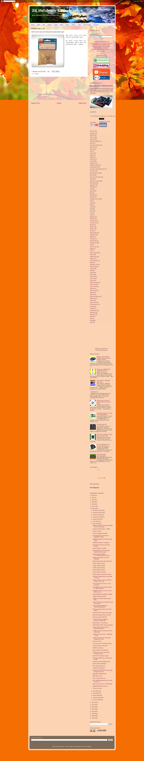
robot (91, 272)
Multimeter (93, 234)
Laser (91, 207)
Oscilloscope (93, 242)
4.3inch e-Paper (97, 531)
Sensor (73, 24)
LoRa (91, 215)
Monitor (92, 228)
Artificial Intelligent (94, 141)
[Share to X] (55, 71)
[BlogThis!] (54, 71)
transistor (92, 312)
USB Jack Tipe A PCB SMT (100, 617)
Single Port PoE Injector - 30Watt (101, 529)
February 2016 (97, 697)
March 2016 (96, 695)
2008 (93, 718)
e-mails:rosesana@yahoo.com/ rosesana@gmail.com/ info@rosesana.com (101, 45)
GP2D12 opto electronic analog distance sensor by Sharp (104, 402)
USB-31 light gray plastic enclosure (102, 574)
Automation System (95, 145)
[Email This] (52, 71)
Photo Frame (93, 246)
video (91, 316)
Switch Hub (93, 302)
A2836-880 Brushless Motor (100, 686)
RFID (61, 24)
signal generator (94, 282)
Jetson (91, 203)
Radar (91, 262)
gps (91, 193)
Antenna (92, 137)
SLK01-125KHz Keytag (99, 563)
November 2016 (97, 512)
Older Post (82, 103)
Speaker (92, 294)
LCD (91, 209)
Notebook (92, 238)
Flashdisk (92, 187)
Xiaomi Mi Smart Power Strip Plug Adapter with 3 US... (101, 638)
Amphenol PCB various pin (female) (102, 612)
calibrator (92, 159)
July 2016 (95, 521)
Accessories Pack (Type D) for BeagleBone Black (101, 536)
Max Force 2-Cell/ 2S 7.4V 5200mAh (102, 684)
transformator (93, 310)
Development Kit (94, 173)
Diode (91, 179)
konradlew (77, 746)
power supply (93, 252)
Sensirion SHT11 (97, 641)
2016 (93, 508)
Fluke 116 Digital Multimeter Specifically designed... (100, 606)
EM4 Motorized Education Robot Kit (102, 561)
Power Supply (87, 24)
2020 (93, 499)
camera (92, 161)
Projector (92, 258)
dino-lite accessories (95, 177)
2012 (93, 709)
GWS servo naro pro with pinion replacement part (101, 653)
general (92, 191)
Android (92, 135)
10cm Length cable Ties (99, 678)
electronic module (94, 181)
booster (92, 153)
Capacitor (92, 163)
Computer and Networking (97, 169)
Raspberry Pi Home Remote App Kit (101, 86)
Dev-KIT (96, 24)
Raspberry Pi (93, 264)
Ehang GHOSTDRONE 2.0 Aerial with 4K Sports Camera (102, 671)
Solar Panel (93, 290)
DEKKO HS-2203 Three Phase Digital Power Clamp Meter (102, 526)
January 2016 (97, 699)
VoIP (91, 318)
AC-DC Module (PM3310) (99, 663)
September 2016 (97, 517)
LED (91, 211)
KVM (91, 205)
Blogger (89, 746)
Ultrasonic (92, 314)
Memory (92, 218)
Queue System (94, 260)
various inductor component (100, 645)
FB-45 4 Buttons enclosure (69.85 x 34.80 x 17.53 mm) (102, 580)
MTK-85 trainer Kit (101, 424)
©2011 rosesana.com (101, 57)
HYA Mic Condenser (98, 648)
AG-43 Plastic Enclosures (99, 572)
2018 (93, 504)
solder (91, 292)
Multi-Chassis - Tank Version (100, 622)
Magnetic (92, 216)
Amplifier (92, 133)
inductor (92, 197)
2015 (93, 702)
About (38, 24)
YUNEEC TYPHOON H (99, 668)
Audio (91, 143)
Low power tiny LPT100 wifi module (102, 643)
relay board (93, 266)
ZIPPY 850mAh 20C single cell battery (103, 625)
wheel (91, 320)
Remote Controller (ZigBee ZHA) (101, 661)
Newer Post (35, 103)
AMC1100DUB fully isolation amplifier (102, 594)
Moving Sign (93, 232)
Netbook (92, 236)
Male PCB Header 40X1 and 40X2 (102, 615)
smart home (93, 286)
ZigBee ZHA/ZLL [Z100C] (99, 596)
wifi (91, 322)
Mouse (92, 230)
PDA (91, 244)
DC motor (92, 171)
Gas (91, 189)
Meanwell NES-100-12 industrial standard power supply (101, 551)
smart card (93, 284)
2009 (93, 715)
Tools (79, 24)
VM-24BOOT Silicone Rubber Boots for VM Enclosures (102, 588)
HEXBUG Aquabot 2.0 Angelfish (101, 542)
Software (92, 288)
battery (92, 149)
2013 (93, 707)
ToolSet (92, 308)
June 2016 (96, 523)
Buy (44, 24)
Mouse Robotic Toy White (99, 548)
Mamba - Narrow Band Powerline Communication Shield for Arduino (103, 358)
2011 (93, 711)
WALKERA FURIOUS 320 (99, 673)
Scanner (92, 276)
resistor (92, 268)
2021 (93, 497)
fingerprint (92, 185)
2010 (93, 713)
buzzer (92, 155)
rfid (91, 270)
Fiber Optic (93, 183)
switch (91, 300)
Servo (36, 73)
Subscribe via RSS (101, 55)
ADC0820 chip (94, 392)
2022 (93, 495)
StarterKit (92, 298)
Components (93, 167)
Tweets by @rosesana (101, 350)
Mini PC (92, 224)
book (91, 151)
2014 (93, 704)
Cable (91, 157)
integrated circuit (94, 199)
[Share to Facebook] (57, 71)
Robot (56, 24)
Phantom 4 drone (97, 688)
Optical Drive (93, 240)
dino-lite (92, 175)
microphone (93, 220)
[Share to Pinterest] (59, 71)
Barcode (92, 147)
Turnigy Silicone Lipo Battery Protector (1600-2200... (100, 620)
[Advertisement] (58, 89)
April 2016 (96, 693)
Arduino (50, 24)
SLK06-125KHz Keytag (99, 565)
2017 (93, 506)
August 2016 (96, 519)
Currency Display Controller (100, 533)
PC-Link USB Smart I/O (103, 444)
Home (32, 24)
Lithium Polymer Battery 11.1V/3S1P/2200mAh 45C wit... (102, 554)
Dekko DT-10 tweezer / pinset (100, 655)
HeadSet (92, 195)
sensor (92, 278)
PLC (91, 250)
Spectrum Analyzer (95, 296)
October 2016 (97, 514)
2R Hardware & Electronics (57, 10)
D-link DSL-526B (101, 454)
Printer (91, 254)
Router (92, 274)
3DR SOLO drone (97, 676)
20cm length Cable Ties (99, 666)
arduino (92, 139)
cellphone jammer (94, 165)
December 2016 (97, 510)
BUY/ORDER (101, 51)
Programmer (93, 256)
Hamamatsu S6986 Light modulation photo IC (103, 370)
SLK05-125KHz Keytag (99, 567)
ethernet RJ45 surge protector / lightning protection (101, 628)
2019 (93, 502)
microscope (93, 222)
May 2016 (96, 691)
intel (91, 201)
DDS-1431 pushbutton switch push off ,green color (104, 435)
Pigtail (91, 248)
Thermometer (93, 304)
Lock (91, 213)
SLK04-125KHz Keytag (99, 570)
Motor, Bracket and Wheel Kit (100, 650)
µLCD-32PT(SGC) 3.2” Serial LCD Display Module (104, 414)
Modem (92, 226)
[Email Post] (48, 71)
